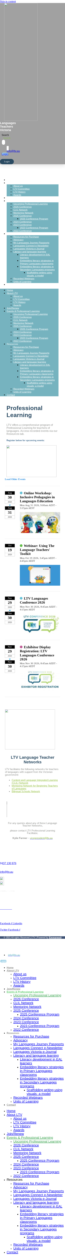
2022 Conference (22, 230)
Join (2, 902)
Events (4, 905)
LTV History (19, 192)
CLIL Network (20, 209)
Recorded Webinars (23, 278)
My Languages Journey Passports (31, 242)
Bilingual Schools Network (26, 791)
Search (5, 135)
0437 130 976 (8, 863)
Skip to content (8, 1)
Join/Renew (19, 197)
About (3, 899)
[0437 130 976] (1, 858)
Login (7, 161)
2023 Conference (22, 224)
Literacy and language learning (29, 251)
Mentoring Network (23, 212)
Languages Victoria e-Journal (28, 248)
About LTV (19, 182)
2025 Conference (22, 215)
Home (16, 179)
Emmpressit (55, 937)
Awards (17, 194)
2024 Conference (22, 221)
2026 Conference (22, 206)
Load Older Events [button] (15, 479)
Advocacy (18, 239)
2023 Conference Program (34, 227)
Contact (17, 284)
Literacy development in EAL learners (41, 1061)
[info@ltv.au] (8, 148)
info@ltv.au (13, 151)
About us (18, 186)
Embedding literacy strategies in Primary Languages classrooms (42, 1070)
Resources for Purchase (26, 236)
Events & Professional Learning (32, 200)
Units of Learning (22, 281)
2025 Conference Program (34, 218)
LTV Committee (21, 189)
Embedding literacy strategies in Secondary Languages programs (42, 1082)
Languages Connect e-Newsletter (31, 245)
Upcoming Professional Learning (30, 203)
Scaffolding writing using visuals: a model (44, 1092)
